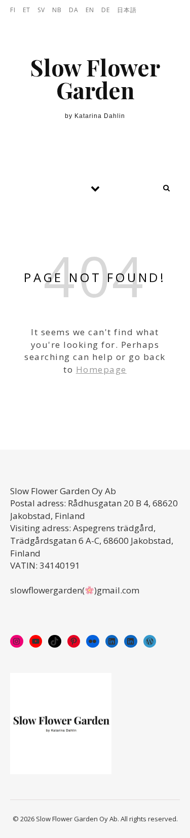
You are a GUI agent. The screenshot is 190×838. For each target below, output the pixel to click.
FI (13, 10)
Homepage (101, 369)
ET (26, 10)
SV (41, 10)
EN (90, 10)
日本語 (127, 10)
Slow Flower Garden (95, 78)
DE (105, 10)
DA (74, 10)
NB (57, 10)
